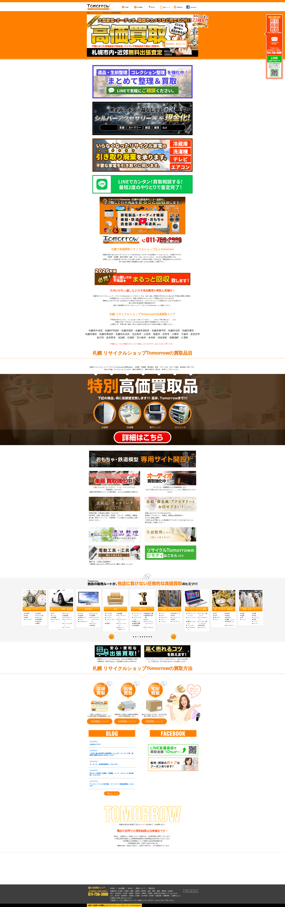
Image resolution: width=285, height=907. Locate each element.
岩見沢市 (195, 334)
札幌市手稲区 (112, 330)
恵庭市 (156, 334)
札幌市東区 (188, 330)
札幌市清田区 (142, 330)
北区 (149, 891)
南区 (158, 891)
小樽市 (175, 334)
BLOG (130, 888)
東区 (153, 891)
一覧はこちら (112, 793)
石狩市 (165, 334)
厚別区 (164, 891)
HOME (112, 888)
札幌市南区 (91, 334)
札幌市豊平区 (159, 330)
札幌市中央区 (96, 330)
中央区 (120, 891)
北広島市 (136, 334)
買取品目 (152, 888)
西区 (132, 891)
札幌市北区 (174, 330)
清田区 (137, 891)
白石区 (170, 891)
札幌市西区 (127, 330)
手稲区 (126, 891)
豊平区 (143, 891)
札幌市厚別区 (106, 334)
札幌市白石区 (123, 334)
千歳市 (184, 334)
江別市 (147, 334)
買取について (140, 888)
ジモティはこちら (190, 891)
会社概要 (121, 888)
